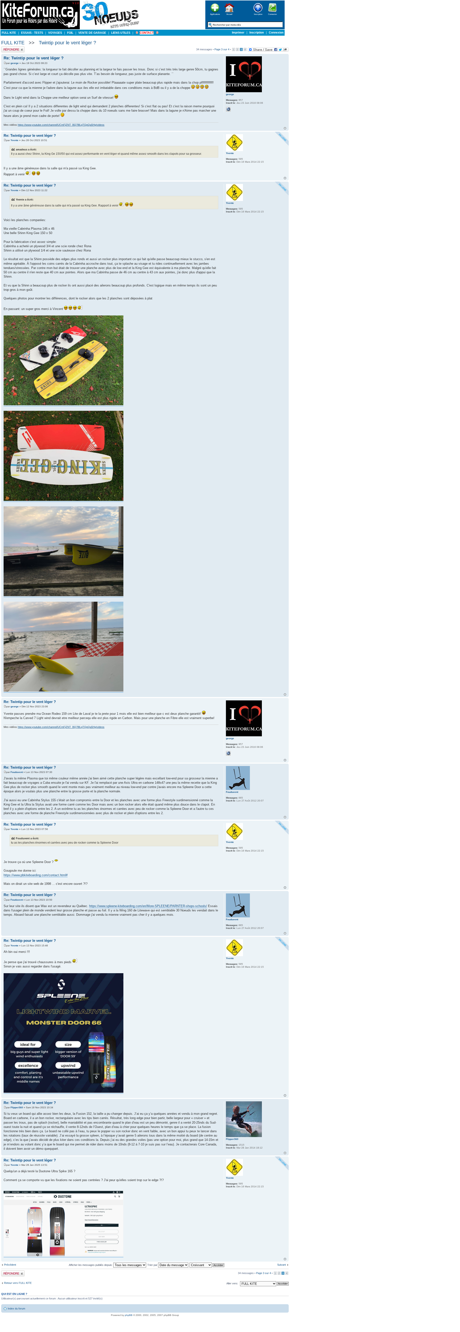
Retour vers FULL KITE (18, 1282)
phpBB (128, 1315)
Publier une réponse (12, 47)
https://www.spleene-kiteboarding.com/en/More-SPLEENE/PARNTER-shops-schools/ (148, 906)
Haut (285, 128)
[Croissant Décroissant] (207, 1264)
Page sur (221, 49)
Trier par (152, 1264)
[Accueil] (229, 14)
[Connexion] (272, 14)
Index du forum (16, 1308)
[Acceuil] (40, 28)
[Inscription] (258, 14)
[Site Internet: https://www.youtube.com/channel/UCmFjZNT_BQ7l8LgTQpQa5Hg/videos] (228, 109)
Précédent (10, 1264)
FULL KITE (12, 42)
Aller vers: (232, 1283)
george (15, 63)
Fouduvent (17, 772)
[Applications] (215, 14)
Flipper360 (17, 1107)
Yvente (14, 140)
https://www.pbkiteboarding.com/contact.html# (36, 875)
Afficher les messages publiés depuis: (91, 1264)
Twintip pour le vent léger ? (67, 42)
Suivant (281, 1264)
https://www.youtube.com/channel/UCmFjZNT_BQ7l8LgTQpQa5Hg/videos (61, 124)
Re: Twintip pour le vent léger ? (33, 58)
